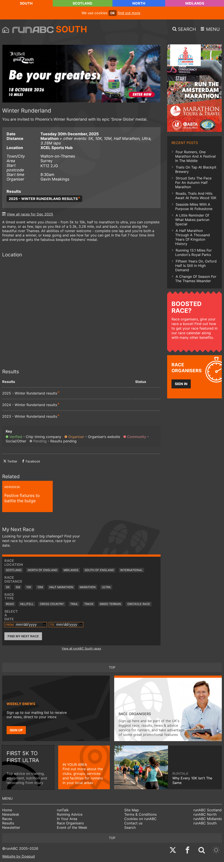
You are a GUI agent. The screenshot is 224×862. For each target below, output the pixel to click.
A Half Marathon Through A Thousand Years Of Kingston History (192, 237)
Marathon (88, 587)
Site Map (131, 810)
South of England (99, 570)
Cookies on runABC (140, 819)
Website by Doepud (18, 856)
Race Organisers (70, 823)
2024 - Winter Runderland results (29, 405)
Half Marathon (61, 587)
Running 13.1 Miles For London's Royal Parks (193, 252)
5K (7, 587)
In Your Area (67, 819)
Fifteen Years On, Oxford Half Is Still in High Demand (196, 265)
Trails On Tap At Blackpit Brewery (195, 169)
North (138, 3)
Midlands (194, 3)
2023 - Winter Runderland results (29, 416)
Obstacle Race (138, 604)
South (26, 3)
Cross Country (52, 604)
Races (7, 819)
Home (7, 810)
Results (8, 823)
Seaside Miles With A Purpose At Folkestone (193, 206)
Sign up (16, 730)
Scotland (82, 3)
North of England (42, 570)
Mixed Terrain (110, 604)
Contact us (133, 823)
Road (10, 604)
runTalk (63, 810)
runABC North (205, 814)
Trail (74, 604)
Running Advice (69, 814)
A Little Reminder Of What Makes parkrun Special (192, 219)
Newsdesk (10, 814)
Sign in (181, 384)
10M (40, 587)
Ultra (106, 587)
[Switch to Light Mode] (216, 850)
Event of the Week (72, 827)
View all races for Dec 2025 (30, 214)
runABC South (205, 823)
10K (28, 587)
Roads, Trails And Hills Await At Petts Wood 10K (195, 195)
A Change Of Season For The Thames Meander (195, 278)
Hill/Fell (26, 604)
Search (130, 827)
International (131, 570)
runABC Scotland (207, 810)
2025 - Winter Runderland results (43, 198)
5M (18, 587)
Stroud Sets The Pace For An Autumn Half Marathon (193, 182)
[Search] (201, 850)
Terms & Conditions (140, 814)
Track (88, 604)
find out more (129, 13)
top (112, 667)
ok (112, 13)
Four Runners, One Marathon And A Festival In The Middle (195, 156)
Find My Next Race (23, 636)
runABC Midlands (207, 819)
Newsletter (11, 827)
